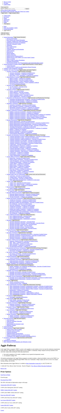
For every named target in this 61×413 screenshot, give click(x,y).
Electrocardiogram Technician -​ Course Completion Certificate (24, 82)
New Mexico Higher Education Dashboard (41, 366)
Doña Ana (6, 21)
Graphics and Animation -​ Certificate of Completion (22, 171)
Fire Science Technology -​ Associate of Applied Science (23, 253)
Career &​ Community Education (14, 321)
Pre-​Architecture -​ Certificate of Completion (20, 213)
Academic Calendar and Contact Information (17, 41)
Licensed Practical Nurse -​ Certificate (18, 283)
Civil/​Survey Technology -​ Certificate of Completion (22, 207)
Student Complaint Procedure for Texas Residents (18, 335)
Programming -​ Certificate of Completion (19, 154)
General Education (11, 65)
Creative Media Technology (13, 156)
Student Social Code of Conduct (14, 329)
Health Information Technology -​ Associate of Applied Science (24, 260)
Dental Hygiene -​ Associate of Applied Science (21, 191)
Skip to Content (7, 1)
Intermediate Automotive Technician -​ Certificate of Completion (24, 107)
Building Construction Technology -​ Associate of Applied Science (25, 111)
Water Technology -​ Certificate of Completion (20, 312)
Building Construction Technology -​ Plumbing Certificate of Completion (27, 118)
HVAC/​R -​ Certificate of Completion (18, 267)
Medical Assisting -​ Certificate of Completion (20, 78)
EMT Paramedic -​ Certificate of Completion (20, 245)
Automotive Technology (12, 103)
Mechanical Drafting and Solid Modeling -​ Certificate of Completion (26, 211)
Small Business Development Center (15, 324)
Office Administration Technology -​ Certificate (20, 291)
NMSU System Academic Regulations (16, 60)
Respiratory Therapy (11, 307)
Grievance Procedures (12, 332)
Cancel (2, 410)
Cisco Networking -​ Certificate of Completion (20, 147)
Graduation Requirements (13, 61)
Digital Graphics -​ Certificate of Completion (20, 166)
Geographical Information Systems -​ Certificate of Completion (24, 210)
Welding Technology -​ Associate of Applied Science (22, 315)
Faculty (8, 339)
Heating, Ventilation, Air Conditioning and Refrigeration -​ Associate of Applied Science (30, 266)
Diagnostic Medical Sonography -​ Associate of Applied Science (24, 194)
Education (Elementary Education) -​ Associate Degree (22, 221)
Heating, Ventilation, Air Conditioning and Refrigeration (20, 263)
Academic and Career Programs (11, 69)
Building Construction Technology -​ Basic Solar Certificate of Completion (27, 115)
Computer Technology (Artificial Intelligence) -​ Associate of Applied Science (28, 139)
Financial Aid (10, 52)
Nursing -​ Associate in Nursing (17, 281)
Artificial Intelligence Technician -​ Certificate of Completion (24, 145)
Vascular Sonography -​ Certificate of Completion (21, 196)
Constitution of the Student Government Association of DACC (21, 336)
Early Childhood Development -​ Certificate (20, 217)
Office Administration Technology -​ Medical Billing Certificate (24, 292)
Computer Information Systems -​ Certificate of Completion (23, 148)
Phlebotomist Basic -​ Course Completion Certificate (22, 81)
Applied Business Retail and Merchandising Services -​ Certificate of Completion (28, 128)
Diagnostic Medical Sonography (14, 192)
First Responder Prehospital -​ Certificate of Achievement (23, 246)
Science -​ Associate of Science (17, 91)
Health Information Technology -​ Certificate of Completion (23, 262)
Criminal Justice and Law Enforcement (16, 174)
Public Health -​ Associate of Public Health (19, 300)
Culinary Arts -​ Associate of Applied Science (20, 182)
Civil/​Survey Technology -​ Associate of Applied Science (23, 201)
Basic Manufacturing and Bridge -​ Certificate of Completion (24, 102)
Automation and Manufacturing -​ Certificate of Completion (23, 100)
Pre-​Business (10, 295)
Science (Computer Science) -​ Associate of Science (21, 95)
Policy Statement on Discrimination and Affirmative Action (17, 341)
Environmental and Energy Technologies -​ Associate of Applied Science (26, 249)
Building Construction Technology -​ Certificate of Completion (24, 113)
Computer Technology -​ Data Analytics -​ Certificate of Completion (25, 151)
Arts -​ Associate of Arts (15, 88)
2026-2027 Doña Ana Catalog (22, 11)
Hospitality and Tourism (12, 270)
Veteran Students (10, 53)
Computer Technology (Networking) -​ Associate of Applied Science (25, 141)
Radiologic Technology (12, 302)
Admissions (9, 45)
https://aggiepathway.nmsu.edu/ (33, 363)
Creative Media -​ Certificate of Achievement (20, 163)
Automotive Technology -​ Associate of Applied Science (23, 105)
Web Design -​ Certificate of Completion (19, 173)
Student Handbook (8, 328)
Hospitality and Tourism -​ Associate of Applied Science (22, 272)
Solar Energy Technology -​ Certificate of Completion (22, 250)
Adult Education (10, 320)
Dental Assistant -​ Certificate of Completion (20, 188)
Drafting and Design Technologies (15, 198)
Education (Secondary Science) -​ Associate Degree (21, 227)
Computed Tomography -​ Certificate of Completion (22, 305)
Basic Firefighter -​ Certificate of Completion (20, 255)
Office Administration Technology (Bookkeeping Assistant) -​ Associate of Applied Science (31, 287)
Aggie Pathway (10, 48)
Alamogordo (7, 19)
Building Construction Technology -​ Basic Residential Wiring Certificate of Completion (30, 114)
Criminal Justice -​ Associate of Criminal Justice (21, 177)
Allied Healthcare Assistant (13, 77)
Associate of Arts (11, 85)
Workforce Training (11, 325)
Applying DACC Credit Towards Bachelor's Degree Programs (21, 67)
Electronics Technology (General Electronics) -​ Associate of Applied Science (28, 235)
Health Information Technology (14, 259)
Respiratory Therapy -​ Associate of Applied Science (22, 308)
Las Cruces (6, 17)
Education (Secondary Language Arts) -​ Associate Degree (23, 224)
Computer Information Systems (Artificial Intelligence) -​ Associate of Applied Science (30, 136)
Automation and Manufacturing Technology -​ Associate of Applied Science (27, 99)
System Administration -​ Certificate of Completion (21, 155)
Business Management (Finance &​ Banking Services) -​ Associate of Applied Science (29, 122)
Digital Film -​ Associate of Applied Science (20, 158)
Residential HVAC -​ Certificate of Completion (20, 269)
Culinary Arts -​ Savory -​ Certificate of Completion (21, 185)
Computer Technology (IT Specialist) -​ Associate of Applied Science (26, 140)
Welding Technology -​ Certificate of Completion (21, 317)
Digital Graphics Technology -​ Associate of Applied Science (24, 159)
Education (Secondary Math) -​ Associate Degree (21, 225)
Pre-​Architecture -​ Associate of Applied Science (21, 203)
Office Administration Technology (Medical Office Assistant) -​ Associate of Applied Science (31, 288)
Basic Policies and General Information (16, 40)
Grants (5, 22)
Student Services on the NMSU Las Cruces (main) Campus (20, 57)
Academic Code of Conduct (13, 330)
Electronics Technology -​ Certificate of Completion (21, 238)
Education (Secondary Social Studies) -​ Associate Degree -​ (23, 228)
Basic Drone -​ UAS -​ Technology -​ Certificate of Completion (24, 75)
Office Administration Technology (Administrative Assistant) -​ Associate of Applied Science (31, 286)
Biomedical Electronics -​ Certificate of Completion (21, 237)
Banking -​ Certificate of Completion (18, 129)
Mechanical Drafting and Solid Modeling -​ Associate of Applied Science (26, 202)
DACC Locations (11, 58)
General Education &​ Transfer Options (13, 64)
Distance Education (11, 54)
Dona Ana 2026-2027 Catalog (8, 395)
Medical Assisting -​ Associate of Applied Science (21, 79)
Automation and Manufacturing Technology (17, 97)
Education (9, 220)
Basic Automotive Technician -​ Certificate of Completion (23, 106)
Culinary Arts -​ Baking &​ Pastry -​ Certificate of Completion (23, 184)
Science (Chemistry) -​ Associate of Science (20, 93)
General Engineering (11, 256)
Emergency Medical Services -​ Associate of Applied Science (24, 241)
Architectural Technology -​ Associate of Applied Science (23, 199)
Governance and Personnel (10, 337)
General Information (8, 29)
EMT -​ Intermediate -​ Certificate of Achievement (21, 243)
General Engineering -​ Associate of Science (20, 258)
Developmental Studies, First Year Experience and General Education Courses (25, 62)
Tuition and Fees (10, 50)
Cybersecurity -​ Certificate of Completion (19, 152)
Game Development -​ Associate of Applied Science (22, 160)
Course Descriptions (8, 326)
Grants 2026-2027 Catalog (7, 405)
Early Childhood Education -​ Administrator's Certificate (23, 218)
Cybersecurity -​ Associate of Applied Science (20, 144)
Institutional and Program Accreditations (16, 42)
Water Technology (11, 310)
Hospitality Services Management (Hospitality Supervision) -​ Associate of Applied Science (31, 277)
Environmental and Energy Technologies (16, 248)
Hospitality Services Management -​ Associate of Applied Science (25, 279)
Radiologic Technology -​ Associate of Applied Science (22, 304)
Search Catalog (4, 8)
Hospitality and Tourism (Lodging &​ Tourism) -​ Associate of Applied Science (28, 274)
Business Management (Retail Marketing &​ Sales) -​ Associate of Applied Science (29, 125)
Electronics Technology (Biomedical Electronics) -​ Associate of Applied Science (28, 234)
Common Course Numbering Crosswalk (13, 68)
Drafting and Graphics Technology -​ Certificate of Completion (24, 209)
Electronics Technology (12, 232)
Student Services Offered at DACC (15, 56)
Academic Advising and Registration (15, 49)
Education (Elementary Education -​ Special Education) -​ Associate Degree (27, 223)
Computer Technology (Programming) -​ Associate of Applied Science (26, 143)
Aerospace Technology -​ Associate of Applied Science (22, 73)
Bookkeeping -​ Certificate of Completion (19, 290)
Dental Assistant (10, 186)
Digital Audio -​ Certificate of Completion (19, 164)
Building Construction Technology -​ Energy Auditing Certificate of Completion (28, 117)
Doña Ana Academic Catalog (10, 27)
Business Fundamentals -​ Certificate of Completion (21, 130)
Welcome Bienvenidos (12, 38)
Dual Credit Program (11, 46)
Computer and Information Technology (16, 135)
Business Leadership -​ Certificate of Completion (21, 132)
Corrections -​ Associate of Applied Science (20, 175)
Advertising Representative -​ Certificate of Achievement (23, 126)
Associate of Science (11, 89)
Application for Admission (10, 340)
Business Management (12, 120)
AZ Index (6, 3)
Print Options (7, 23)
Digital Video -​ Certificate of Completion (19, 167)
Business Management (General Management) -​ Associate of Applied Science (28, 124)
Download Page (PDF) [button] (6, 380)
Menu (14, 13)
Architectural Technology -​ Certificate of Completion (22, 206)
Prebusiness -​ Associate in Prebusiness (18, 297)
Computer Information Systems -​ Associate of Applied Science (24, 137)
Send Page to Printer (5, 374)
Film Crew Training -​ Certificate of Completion (21, 169)
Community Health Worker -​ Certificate (19, 301)
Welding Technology (11, 314)
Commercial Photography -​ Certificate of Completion (22, 162)
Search (27, 8)
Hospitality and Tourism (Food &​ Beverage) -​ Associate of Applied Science (27, 273)
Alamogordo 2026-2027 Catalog (8, 385)
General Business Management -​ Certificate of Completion (23, 133)
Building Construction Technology (15, 110)
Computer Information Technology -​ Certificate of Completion (24, 149)
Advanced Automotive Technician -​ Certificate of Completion (24, 109)
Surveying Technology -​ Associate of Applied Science (22, 205)
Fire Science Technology (12, 252)
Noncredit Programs (8, 318)
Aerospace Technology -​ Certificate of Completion (21, 74)
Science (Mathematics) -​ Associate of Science (20, 96)
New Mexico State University (8, 11)
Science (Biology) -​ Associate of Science (19, 92)
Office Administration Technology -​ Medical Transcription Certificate (26, 294)
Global (5, 18)
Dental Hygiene (10, 189)
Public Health (10, 298)
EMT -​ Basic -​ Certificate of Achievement (19, 242)
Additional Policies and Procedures (15, 333)
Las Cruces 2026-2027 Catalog (8, 400)
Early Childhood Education (13, 214)
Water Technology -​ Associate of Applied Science (21, 311)
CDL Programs (10, 322)
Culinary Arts (10, 181)
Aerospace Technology (12, 71)
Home (5, 26)
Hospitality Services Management (14, 276)
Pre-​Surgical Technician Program (17, 83)
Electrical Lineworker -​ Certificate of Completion (21, 231)
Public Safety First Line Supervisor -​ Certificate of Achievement (25, 179)
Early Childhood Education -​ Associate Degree (21, 216)
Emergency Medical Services (13, 239)
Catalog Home (7, 4)
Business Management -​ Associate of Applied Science (22, 121)
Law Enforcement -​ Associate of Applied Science (21, 178)
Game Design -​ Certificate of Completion (19, 170)
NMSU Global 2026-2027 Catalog (9, 390)
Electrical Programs (11, 229)
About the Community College (14, 44)
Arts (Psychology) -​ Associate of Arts (18, 86)
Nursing (8, 280)
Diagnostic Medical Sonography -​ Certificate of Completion (24, 195)
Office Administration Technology (15, 284)
